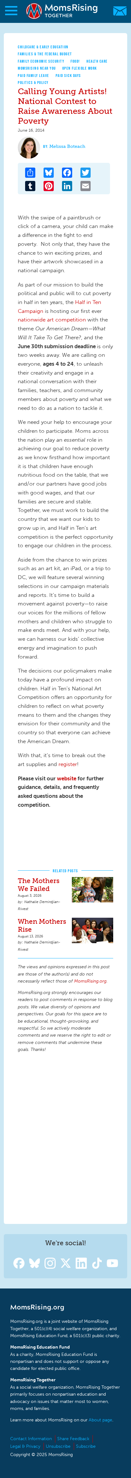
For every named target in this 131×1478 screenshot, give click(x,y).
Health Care (97, 61)
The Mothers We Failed (38, 885)
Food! (75, 61)
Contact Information (31, 1438)
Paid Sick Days (68, 75)
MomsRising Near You (37, 68)
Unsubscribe (58, 1446)
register (68, 764)
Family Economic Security (41, 61)
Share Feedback (73, 1438)
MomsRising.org (62, 11)
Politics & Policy (33, 82)
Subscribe (86, 1446)
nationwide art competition (52, 319)
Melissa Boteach (67, 146)
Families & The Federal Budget (45, 54)
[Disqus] (65, 1137)
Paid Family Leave (33, 75)
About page (100, 1420)
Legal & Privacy (25, 1446)
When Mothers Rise (42, 925)
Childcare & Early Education (43, 47)
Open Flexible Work (79, 68)
